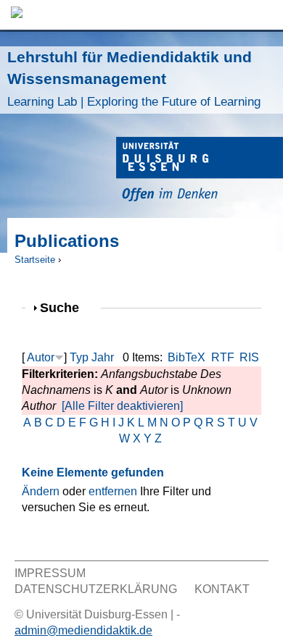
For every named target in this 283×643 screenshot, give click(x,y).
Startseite (35, 259)
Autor (40, 357)
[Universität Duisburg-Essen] (199, 171)
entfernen (113, 491)
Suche (65, 307)
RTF (222, 357)
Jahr (102, 357)
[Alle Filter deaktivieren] (122, 406)
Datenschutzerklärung (96, 589)
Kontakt (222, 589)
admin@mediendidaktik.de (83, 630)
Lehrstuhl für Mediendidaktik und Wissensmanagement (134, 79)
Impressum (50, 573)
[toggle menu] (265, 15)
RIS (249, 357)
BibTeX (186, 357)
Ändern (41, 491)
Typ (79, 357)
